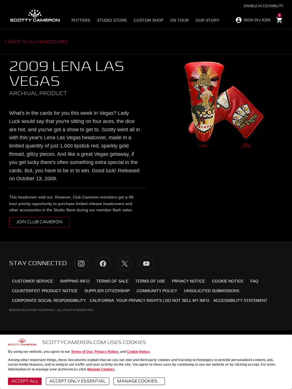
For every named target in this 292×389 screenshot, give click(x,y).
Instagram (81, 264)
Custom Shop (148, 20)
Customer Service (32, 281)
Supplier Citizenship (107, 290)
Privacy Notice (106, 352)
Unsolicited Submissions (211, 290)
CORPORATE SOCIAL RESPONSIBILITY (49, 300)
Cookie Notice (138, 352)
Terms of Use (82, 352)
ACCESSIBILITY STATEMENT (240, 300)
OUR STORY (207, 20)
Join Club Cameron (39, 222)
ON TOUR (179, 20)
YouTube (146, 264)
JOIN (265, 20)
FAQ (254, 281)
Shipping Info (75, 281)
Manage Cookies (100, 369)
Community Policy (157, 290)
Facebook (103, 264)
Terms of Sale (112, 281)
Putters (81, 20)
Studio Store (112, 20)
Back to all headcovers (38, 42)
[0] (279, 20)
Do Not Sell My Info (187, 300)
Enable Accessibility (263, 6)
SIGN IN (251, 20)
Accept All (24, 381)
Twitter (124, 264)
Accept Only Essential (77, 381)
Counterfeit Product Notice (45, 290)
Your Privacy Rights (139, 300)
